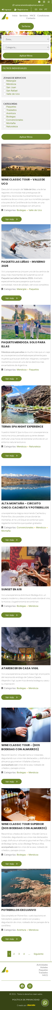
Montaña (6, 530)
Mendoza (21, 369)
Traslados (43, 972)
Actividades (42, 964)
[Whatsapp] (48, 1)
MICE (32, 15)
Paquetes (34, 289)
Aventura (21, 929)
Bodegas (21, 210)
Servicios (23, 15)
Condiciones (43, 15)
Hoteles (44, 967)
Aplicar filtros (26, 55)
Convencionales (25, 527)
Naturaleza (34, 446)
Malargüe (21, 289)
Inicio (14, 15)
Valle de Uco (35, 210)
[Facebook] (39, 1)
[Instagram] (44, 1)
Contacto (30, 18)
